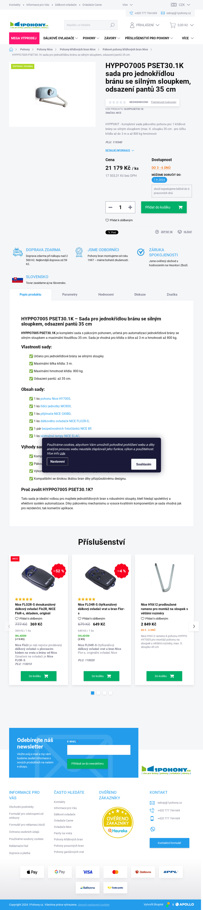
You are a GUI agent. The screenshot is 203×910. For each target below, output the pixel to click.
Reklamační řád (18, 846)
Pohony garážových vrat (69, 851)
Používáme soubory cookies (26, 839)
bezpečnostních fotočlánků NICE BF (66, 428)
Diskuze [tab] (140, 294)
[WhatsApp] (153, 828)
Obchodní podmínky (21, 806)
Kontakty (14, 4)
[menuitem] (24, 38)
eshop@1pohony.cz (170, 802)
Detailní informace (117, 150)
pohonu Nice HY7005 (55, 399)
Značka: (113, 112)
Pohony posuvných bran (69, 845)
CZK (182, 5)
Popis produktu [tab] (30, 294)
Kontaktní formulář (169, 843)
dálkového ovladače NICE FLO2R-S (64, 421)
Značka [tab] (172, 294)
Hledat (112, 25)
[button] (93, 693)
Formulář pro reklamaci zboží (27, 824)
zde (62, 453)
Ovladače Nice (62, 826)
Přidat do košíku (157, 207)
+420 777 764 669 (169, 810)
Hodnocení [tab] (106, 294)
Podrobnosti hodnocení (163, 102)
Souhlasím (143, 464)
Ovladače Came (92, 4)
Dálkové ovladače (66, 4)
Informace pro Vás (37, 4)
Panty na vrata (63, 833)
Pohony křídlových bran (68, 839)
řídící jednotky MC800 (55, 406)
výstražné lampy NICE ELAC (59, 436)
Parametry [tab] (69, 294)
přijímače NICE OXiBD (55, 414)
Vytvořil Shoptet (153, 904)
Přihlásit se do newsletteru (87, 763)
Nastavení (57, 461)
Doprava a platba (19, 853)
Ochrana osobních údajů (24, 831)
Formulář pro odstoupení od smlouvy (26, 815)
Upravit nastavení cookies (93, 904)
